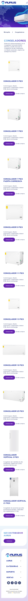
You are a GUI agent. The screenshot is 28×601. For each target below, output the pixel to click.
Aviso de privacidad (14, 589)
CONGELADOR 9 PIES (13, 227)
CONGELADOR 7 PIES (13, 131)
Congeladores (19, 32)
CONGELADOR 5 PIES (13, 81)
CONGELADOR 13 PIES (13, 319)
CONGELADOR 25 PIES (13, 411)
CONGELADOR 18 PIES (13, 365)
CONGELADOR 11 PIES (13, 273)
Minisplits (7, 32)
